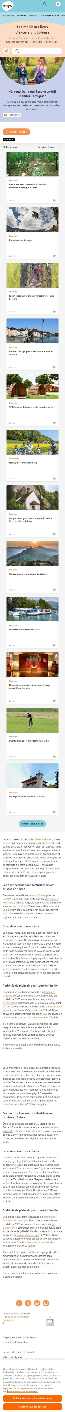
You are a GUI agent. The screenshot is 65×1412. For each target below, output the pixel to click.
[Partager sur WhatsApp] (37, 1303)
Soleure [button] (7, 139)
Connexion (15, 115)
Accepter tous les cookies (32, 1407)
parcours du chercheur (31, 1017)
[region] (32, 1386)
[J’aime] (54, 200)
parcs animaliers (35, 1242)
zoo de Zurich (20, 906)
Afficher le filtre (18, 131)
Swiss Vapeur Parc (28, 1235)
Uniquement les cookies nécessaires (32, 1398)
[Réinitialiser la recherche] (57, 51)
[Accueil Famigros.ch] (8, 6)
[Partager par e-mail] (46, 1303)
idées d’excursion (38, 839)
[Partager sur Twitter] (28, 1303)
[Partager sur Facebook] (19, 1303)
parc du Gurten (37, 895)
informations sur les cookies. (23, 1391)
